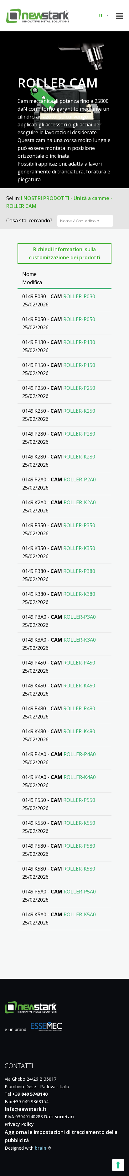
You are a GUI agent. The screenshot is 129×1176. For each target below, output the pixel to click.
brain (40, 1148)
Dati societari (59, 1117)
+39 (30, 1094)
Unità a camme (91, 198)
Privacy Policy (19, 1124)
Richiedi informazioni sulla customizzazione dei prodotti (64, 253)
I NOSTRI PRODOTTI (45, 198)
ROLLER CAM (21, 206)
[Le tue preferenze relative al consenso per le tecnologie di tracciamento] (118, 1165)
